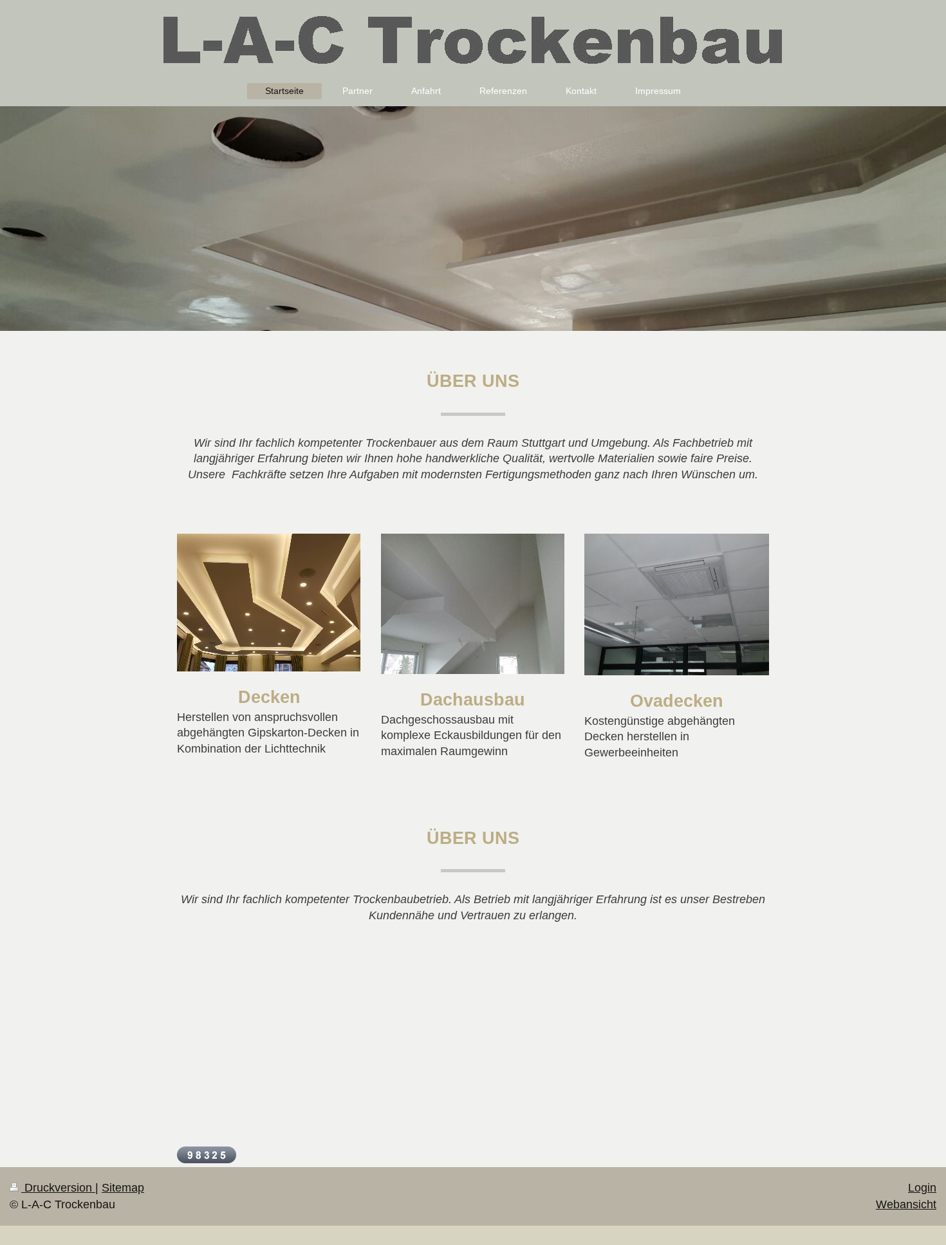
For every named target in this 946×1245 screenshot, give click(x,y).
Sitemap (123, 1187)
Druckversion (58, 1187)
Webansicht (906, 1204)
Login (922, 1187)
